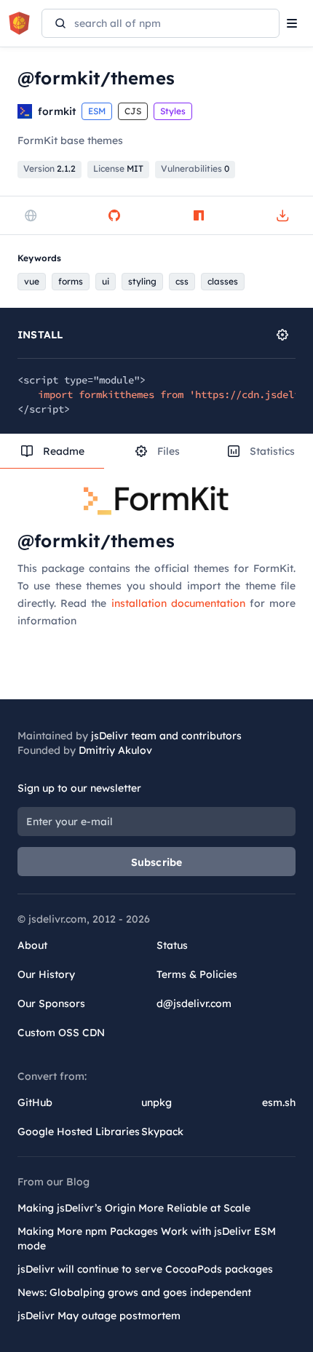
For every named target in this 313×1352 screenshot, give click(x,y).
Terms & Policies (196, 974)
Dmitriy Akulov (115, 750)
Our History (46, 974)
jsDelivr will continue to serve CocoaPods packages (145, 1269)
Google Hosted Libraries (78, 1131)
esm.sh (279, 1102)
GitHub (34, 1102)
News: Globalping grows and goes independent (134, 1292)
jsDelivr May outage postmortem (99, 1315)
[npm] (199, 215)
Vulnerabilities (195, 168)
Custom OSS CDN (61, 1032)
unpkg (156, 1102)
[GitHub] (114, 215)
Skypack (162, 1131)
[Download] (282, 215)
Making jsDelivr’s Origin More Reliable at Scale (133, 1207)
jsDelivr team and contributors (166, 735)
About (32, 945)
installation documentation (178, 603)
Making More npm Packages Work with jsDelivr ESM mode (146, 1238)
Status (172, 945)
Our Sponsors (51, 1003)
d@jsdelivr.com (193, 1003)
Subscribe (157, 862)
